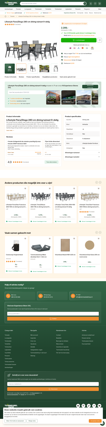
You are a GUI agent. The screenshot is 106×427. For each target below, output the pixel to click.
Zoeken (54, 318)
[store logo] (11, 3)
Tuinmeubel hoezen (10, 364)
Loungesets (27, 9)
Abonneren (54, 389)
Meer (99, 9)
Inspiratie (33, 338)
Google (22, 394)
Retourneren (59, 344)
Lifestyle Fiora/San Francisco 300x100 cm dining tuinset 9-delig (16, 206)
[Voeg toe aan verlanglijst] (99, 40)
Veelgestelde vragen (36, 350)
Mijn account (34, 335)
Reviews (21, 77)
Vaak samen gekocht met (67, 77)
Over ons (33, 341)
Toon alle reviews (51, 162)
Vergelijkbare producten (49, 77)
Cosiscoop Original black (14, 254)
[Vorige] (7, 45)
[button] (13, 24)
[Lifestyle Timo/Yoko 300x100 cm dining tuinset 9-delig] (65, 195)
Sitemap (32, 355)
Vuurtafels (8, 352)
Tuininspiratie (80, 12)
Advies (86, 12)
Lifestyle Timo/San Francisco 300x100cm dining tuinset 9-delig (89, 206)
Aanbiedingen (9, 9)
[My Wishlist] (95, 3)
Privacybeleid (35, 393)
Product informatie (10, 77)
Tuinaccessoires (9, 361)
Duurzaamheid (86, 344)
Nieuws (91, 12)
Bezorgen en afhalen (62, 341)
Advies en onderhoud (88, 335)
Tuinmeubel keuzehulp (62, 350)
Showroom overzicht (90, 86)
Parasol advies (86, 338)
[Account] (91, 3)
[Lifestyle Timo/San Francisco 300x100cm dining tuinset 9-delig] (90, 195)
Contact (58, 335)
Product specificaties (33, 77)
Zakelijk (32, 347)
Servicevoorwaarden (12, 394)
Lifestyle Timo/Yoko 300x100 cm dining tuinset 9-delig (65, 206)
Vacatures (33, 344)
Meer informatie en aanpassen (15, 421)
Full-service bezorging (62, 352)
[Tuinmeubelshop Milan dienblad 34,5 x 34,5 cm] (41, 245)
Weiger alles (32, 421)
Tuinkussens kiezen (87, 341)
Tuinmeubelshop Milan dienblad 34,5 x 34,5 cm (39, 256)
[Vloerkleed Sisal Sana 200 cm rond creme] (90, 245)
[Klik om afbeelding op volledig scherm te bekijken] (31, 44)
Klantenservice (97, 12)
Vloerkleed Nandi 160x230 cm (65, 254)
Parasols (77, 9)
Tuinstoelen (38, 9)
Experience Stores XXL (70, 12)
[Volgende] (55, 45)
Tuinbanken (58, 9)
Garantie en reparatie (62, 347)
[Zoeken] (84, 3)
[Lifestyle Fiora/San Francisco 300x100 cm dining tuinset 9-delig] (16, 195)
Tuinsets (18, 9)
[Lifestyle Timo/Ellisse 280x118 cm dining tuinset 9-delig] (41, 195)
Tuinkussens (8, 358)
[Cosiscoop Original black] (16, 245)
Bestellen (58, 338)
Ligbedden (68, 9)
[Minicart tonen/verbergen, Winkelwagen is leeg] (99, 3)
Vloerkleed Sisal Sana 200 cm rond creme (89, 256)
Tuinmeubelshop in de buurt (38, 352)
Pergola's (87, 9)
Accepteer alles (95, 421)
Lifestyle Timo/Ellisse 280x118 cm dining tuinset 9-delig (40, 206)
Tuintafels (48, 9)
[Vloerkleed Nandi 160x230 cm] (65, 245)
